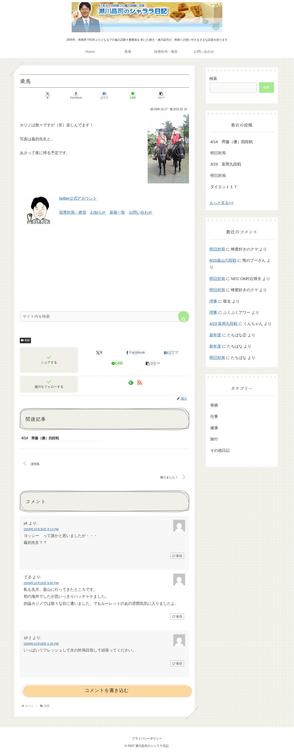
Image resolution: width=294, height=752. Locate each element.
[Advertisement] (104, 267)
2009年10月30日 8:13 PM (41, 529)
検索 (213, 78)
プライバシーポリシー (147, 738)
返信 (179, 555)
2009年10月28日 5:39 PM (41, 643)
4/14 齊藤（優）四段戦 (231, 142)
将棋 (27, 340)
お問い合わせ (140, 212)
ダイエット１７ (223, 187)
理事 (213, 301)
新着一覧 (117, 212)
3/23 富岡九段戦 (225, 164)
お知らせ (98, 212)
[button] (161, 95)
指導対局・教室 (72, 212)
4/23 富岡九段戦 (223, 324)
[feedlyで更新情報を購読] (130, 382)
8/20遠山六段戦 (222, 260)
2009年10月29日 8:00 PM (41, 583)
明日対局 (218, 153)
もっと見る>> (221, 203)
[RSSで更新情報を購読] (139, 382)
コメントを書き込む (107, 690)
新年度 (215, 335)
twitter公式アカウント (78, 198)
